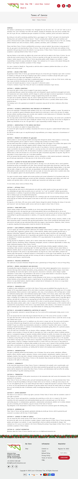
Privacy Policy (46, 456)
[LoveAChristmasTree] (13, 8)
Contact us (45, 449)
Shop (26, 449)
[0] (69, 6)
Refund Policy (46, 453)
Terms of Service (47, 458)
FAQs (43, 460)
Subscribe (64, 458)
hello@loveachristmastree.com (16, 463)
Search (44, 451)
